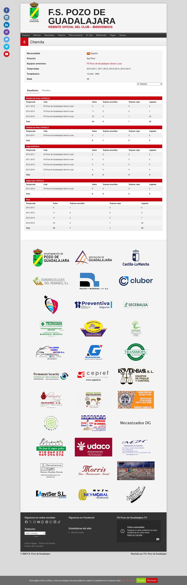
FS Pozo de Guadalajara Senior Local (104, 63)
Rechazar (151, 580)
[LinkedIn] (6, 25)
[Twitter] (6, 39)
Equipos (26, 35)
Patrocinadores (76, 35)
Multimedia (101, 35)
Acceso (122, 35)
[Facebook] (6, 10)
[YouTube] (6, 54)
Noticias (37, 35)
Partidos (46, 90)
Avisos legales (31, 543)
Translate (42, 536)
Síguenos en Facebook (81, 517)
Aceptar (141, 580)
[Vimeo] (6, 47)
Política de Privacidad (34, 546)
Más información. (129, 580)
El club (89, 35)
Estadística (32, 90)
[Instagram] (6, 17)
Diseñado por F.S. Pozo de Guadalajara (149, 553)
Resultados (49, 35)
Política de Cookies (47, 543)
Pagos (113, 35)
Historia (61, 35)
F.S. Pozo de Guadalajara (82, 16)
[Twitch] (6, 32)
